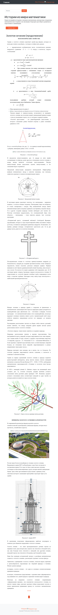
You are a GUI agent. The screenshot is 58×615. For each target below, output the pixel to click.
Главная (6, 2)
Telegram (24, 608)
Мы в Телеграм (40, 2)
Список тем (11, 28)
